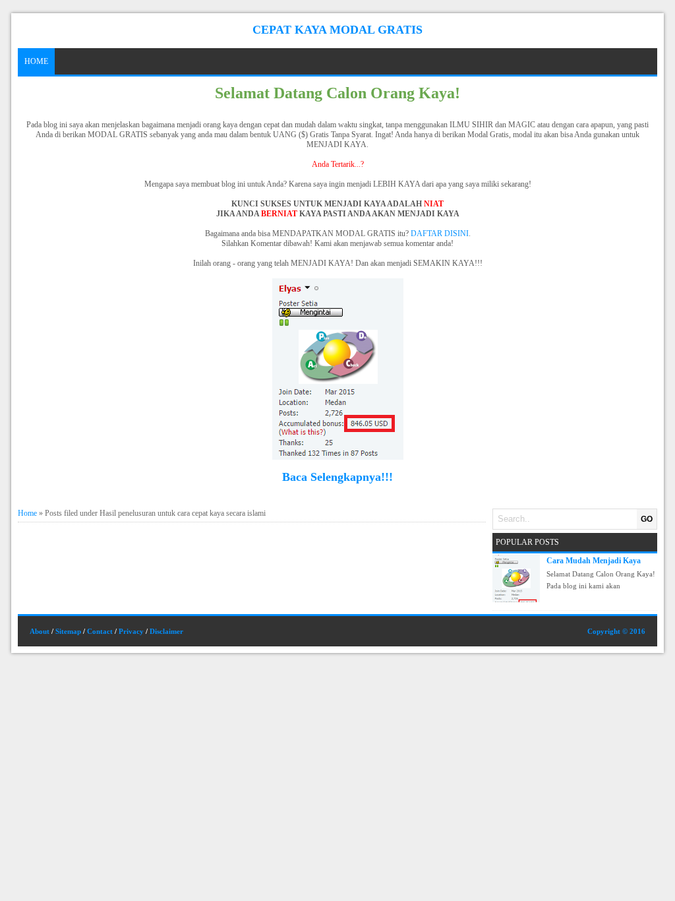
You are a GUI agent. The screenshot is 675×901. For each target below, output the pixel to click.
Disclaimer (166, 631)
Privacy (131, 631)
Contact (100, 631)
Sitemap (68, 631)
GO (647, 519)
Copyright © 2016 (616, 631)
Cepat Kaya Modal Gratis (337, 29)
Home (36, 61)
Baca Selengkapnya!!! (337, 476)
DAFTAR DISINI (440, 233)
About (39, 631)
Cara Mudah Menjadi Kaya (593, 560)
